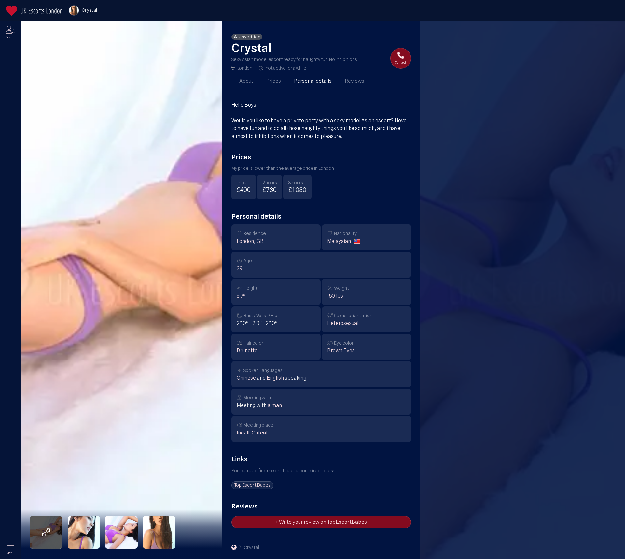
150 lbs (335, 296)
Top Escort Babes (252, 485)
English (275, 378)
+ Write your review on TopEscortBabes (321, 522)
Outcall (260, 433)
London (244, 68)
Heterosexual (342, 323)
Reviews (354, 81)
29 (240, 268)
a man (275, 405)
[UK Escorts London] (234, 547)
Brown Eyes (341, 350)
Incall (243, 433)
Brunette (247, 350)
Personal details (313, 81)
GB (260, 241)
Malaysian (339, 241)
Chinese (246, 378)
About (246, 81)
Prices (273, 81)
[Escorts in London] (34, 11)
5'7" (241, 296)
